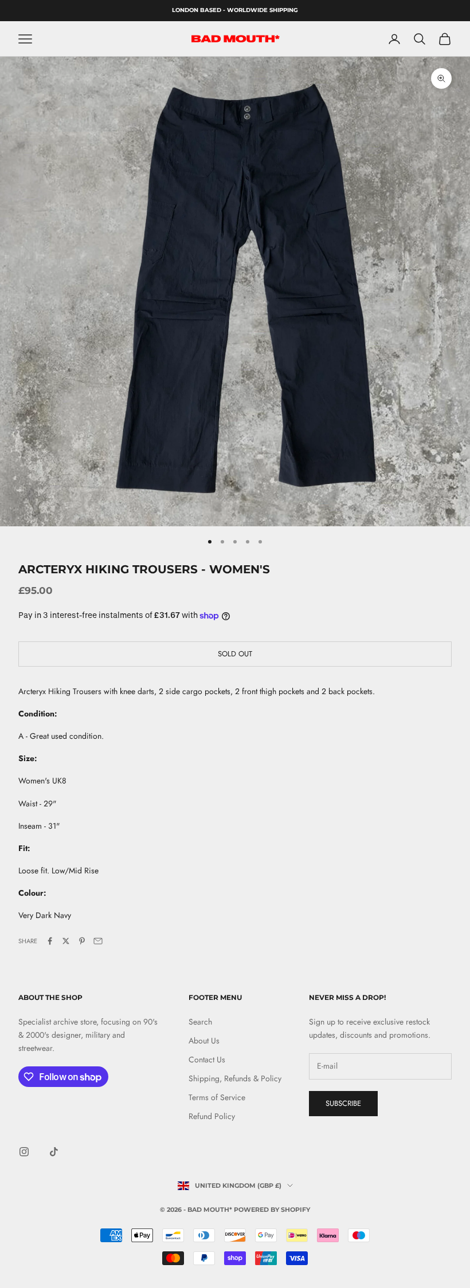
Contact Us (207, 1059)
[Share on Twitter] (65, 941)
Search (200, 1021)
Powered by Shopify (272, 1210)
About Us (204, 1040)
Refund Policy (212, 1116)
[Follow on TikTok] (54, 1151)
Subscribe (343, 1103)
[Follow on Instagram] (24, 1151)
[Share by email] (98, 941)
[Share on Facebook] (49, 941)
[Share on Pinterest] (82, 941)
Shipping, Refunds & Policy (235, 1078)
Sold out (235, 653)
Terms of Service (217, 1097)
